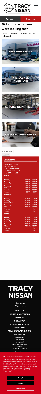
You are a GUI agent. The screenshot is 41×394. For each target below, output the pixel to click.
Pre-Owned (20, 340)
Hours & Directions (20, 314)
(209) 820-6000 (13, 168)
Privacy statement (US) (19, 331)
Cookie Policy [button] (22, 366)
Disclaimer (19, 328)
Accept (20, 378)
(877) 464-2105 (13, 173)
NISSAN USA (19, 321)
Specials (20, 346)
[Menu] (36, 4)
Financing (20, 318)
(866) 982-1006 (14, 171)
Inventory (19, 334)
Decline (20, 383)
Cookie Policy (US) (19, 324)
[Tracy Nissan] (17, 8)
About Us (19, 311)
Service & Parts (20, 349)
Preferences (20, 388)
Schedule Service (20, 352)
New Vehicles (19, 337)
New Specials (19, 342)
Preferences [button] (7, 371)
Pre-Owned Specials (19, 344)
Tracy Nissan (7, 151)
